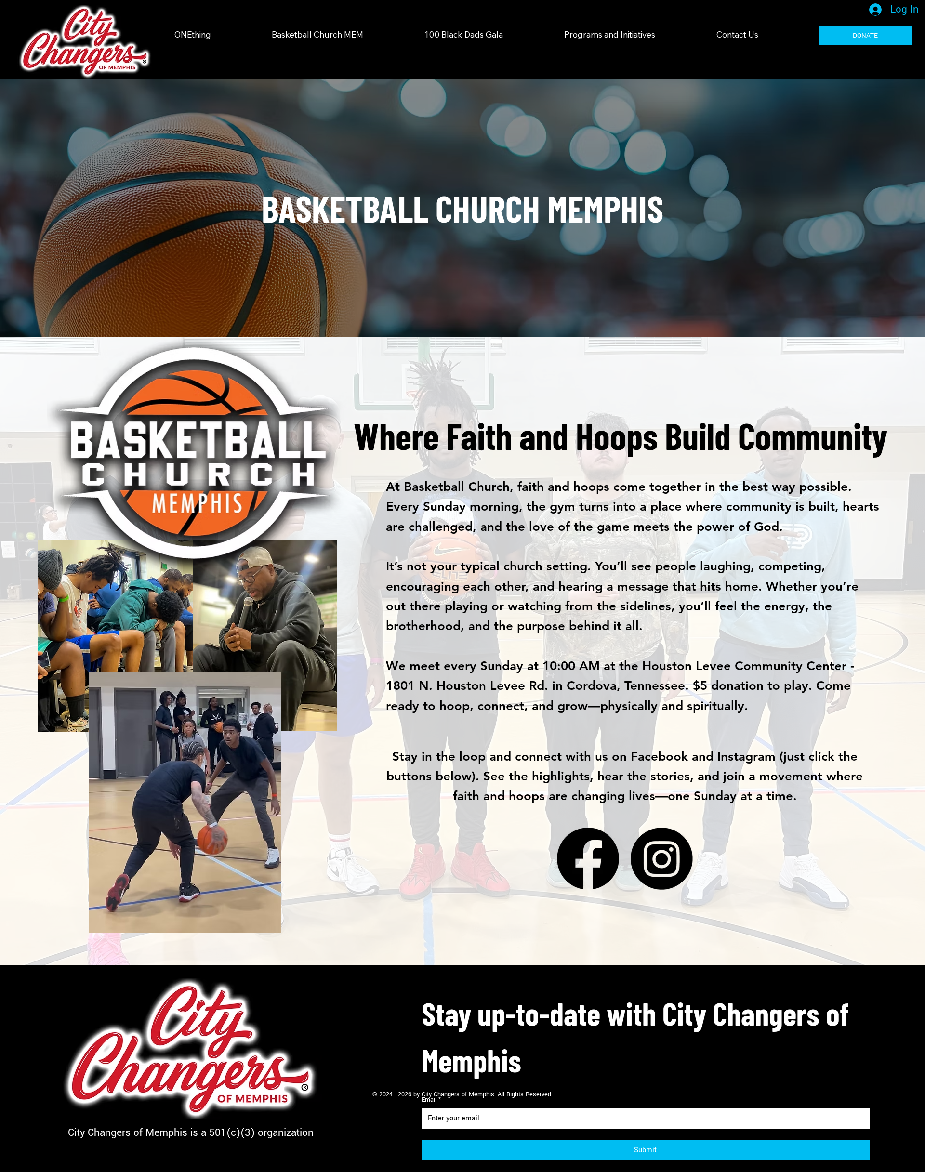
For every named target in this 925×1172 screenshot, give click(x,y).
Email (431, 1099)
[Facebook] (588, 859)
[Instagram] (662, 859)
